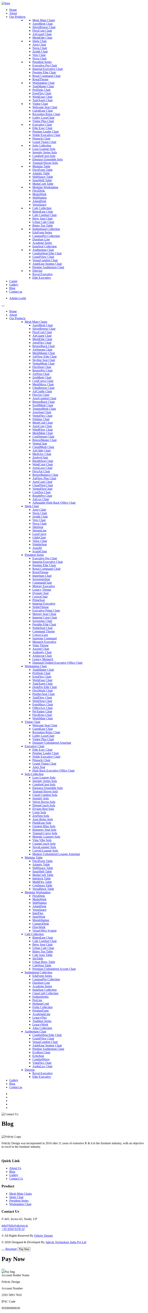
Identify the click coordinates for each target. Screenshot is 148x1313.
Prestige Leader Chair (45, 131)
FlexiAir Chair (41, 471)
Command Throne (43, 631)
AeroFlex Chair (41, 342)
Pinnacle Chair (41, 138)
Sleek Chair (39, 41)
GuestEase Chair (42, 110)
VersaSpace (39, 204)
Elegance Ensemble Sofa (47, 159)
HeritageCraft (40, 1003)
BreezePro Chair (42, 370)
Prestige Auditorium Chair (48, 267)
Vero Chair (39, 55)
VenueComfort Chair (45, 260)
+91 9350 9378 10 (13, 1229)
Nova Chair (39, 58)
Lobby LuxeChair (43, 117)
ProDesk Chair (41, 89)
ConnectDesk (40, 923)
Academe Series (42, 243)
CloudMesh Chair (43, 447)
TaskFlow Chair (42, 697)
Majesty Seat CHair (44, 614)
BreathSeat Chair (42, 461)
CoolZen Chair (41, 492)
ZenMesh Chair (41, 377)
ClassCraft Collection (45, 993)
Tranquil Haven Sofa (45, 162)
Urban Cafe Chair (43, 222)
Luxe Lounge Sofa (43, 149)
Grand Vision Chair (44, 142)
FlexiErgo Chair (42, 715)
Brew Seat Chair (42, 218)
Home (13, 9)
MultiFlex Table (42, 882)
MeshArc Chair (41, 454)
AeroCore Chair (42, 426)
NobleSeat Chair (42, 628)
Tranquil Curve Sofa (44, 833)
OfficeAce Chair (42, 708)
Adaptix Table (41, 173)
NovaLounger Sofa (44, 847)
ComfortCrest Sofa (43, 156)
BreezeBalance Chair (45, 474)
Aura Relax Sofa (42, 819)
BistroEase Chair (42, 211)
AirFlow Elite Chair (44, 356)
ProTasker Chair (42, 711)
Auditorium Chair (43, 249)
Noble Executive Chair (46, 135)
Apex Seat (38, 767)
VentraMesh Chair (43, 363)
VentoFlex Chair (42, 415)
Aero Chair (39, 44)
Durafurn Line (41, 239)
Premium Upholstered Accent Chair (54, 968)
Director (37, 270)
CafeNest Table (41, 965)
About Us (15, 1168)
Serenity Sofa (40, 798)
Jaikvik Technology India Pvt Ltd (65, 1242)
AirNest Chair (41, 374)
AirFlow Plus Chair (44, 478)
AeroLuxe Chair (42, 467)
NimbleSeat (39, 544)
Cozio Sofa (39, 812)
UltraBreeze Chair (43, 387)
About (13, 13)
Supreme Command (44, 638)
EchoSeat (38, 1055)
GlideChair (39, 537)
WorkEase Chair (42, 96)
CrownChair (40, 596)
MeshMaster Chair (43, 353)
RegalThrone (40, 79)
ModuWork (39, 194)
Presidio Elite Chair (44, 624)
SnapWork (38, 916)
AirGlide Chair (41, 450)
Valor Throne (40, 645)
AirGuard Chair (42, 34)
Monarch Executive (44, 641)
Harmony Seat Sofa (44, 829)
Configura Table (42, 885)
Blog (12, 288)
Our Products (17, 16)
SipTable (37, 958)
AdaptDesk (39, 201)
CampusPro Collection (46, 236)
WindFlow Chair (42, 429)
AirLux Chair (40, 499)
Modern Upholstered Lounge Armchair (56, 854)
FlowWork (38, 927)
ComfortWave (41, 1059)
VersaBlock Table (43, 888)
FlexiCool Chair (42, 30)
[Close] (3, 1269)
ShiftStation (39, 197)
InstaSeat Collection (44, 246)
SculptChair (39, 551)
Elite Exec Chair (42, 128)
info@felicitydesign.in (15, 1225)
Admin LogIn (17, 298)
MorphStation (40, 920)
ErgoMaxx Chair (42, 704)
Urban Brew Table (43, 962)
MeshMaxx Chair (43, 384)
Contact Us (16, 1178)
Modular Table (41, 166)
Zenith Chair (40, 51)
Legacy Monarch (42, 659)
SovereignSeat (41, 579)
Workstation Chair (43, 82)
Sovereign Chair (42, 621)
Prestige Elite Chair (44, 72)
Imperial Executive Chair (47, 69)
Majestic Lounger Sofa (46, 836)
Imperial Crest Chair (44, 617)
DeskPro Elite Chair (44, 687)
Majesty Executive (43, 586)
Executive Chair (42, 124)
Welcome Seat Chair (44, 107)
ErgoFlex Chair (41, 93)
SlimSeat (37, 527)
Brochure (11, 1249)
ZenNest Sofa (40, 815)
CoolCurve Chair (42, 381)
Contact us (15, 291)
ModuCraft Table (42, 183)
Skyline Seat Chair (43, 360)
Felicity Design (43, 1235)
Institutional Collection (46, 229)
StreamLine (39, 530)
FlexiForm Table (42, 169)
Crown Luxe (40, 634)
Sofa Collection (41, 145)
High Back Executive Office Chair (53, 770)
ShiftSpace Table (42, 176)
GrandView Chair (43, 256)
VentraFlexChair (42, 488)
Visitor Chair (40, 103)
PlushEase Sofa (41, 822)
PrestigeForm (40, 1010)
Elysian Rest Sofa (43, 808)
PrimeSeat (38, 600)
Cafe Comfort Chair (44, 215)
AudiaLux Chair (42, 1066)
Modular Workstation (45, 187)
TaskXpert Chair (42, 100)
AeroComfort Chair (44, 398)
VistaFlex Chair (41, 1062)
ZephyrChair (40, 457)
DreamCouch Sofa (43, 805)
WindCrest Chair (42, 464)
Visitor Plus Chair (43, 121)
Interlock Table (41, 878)
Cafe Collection (41, 208)
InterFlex (37, 913)
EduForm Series (42, 232)
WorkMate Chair (42, 718)
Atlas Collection (42, 1028)
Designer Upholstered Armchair (51, 742)
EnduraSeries (40, 996)
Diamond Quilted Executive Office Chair (57, 662)
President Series (42, 62)
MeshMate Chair (42, 433)
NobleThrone (40, 607)
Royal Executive (42, 274)
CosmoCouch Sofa (44, 843)
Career (13, 281)
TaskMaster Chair (43, 86)
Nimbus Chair (41, 419)
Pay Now (24, 1249)
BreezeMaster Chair (44, 440)
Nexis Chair (39, 48)
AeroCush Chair (42, 481)
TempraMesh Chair (44, 408)
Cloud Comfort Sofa (44, 795)
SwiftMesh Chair (42, 405)
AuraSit (37, 548)
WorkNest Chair (42, 701)
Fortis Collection (42, 1007)
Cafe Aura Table (42, 955)
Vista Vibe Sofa (41, 840)
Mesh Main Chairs (43, 20)
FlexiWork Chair (42, 690)
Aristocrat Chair (42, 655)
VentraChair (39, 443)
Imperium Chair (42, 575)
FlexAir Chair (40, 394)
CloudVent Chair (42, 485)
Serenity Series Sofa (44, 152)
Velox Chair (39, 541)
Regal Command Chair (46, 76)
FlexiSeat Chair (41, 367)
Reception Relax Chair (46, 114)
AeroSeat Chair (41, 412)
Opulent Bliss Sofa (43, 826)
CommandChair (42, 582)
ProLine (37, 1000)
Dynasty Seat (40, 593)
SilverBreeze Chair (44, 27)
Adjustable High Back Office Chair (54, 502)
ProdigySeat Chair (43, 694)
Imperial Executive (43, 603)
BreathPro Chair (42, 495)
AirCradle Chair (42, 391)
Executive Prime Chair (46, 610)
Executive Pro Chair (44, 65)
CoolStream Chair (43, 436)
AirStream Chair (42, 349)
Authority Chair (42, 652)
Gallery (13, 284)
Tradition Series (41, 1021)
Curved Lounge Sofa (45, 850)
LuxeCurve (39, 534)
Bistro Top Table (42, 225)
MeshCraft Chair (42, 422)
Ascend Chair (40, 648)
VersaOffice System (44, 930)
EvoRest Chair (41, 1052)
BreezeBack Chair (43, 346)
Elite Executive (41, 277)
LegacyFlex (39, 1017)
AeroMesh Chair (42, 23)
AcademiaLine (41, 1014)
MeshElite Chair (42, 37)
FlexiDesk (38, 190)
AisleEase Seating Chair (47, 263)
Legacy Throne (41, 589)
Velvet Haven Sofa (43, 801)
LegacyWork (40, 1024)
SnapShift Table (42, 180)
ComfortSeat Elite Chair (47, 253)
